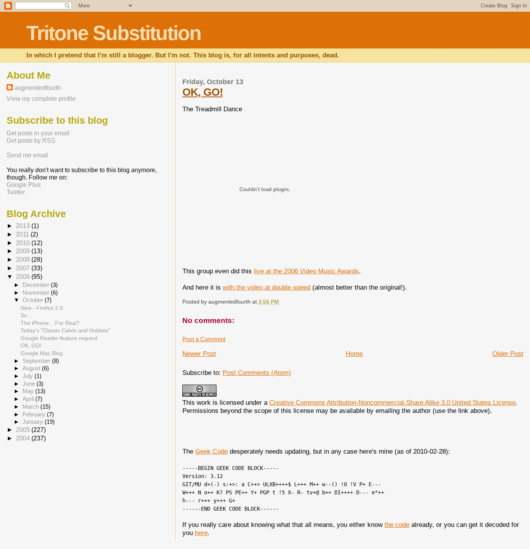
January (34, 422)
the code (397, 524)
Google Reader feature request (59, 338)
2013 (23, 226)
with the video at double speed (266, 287)
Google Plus (24, 184)
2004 (23, 438)
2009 (23, 251)
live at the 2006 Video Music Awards (306, 271)
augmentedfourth (37, 87)
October (34, 300)
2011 (23, 234)
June (29, 384)
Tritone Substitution (113, 33)
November (37, 293)
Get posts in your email (38, 132)
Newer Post (199, 353)
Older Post (507, 353)
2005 (23, 429)
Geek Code (211, 451)
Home (354, 353)
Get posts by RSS (31, 140)
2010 (23, 243)
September (37, 361)
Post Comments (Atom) (257, 372)
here (201, 533)
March (31, 407)
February (35, 414)
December (37, 285)
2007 (23, 268)
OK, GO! (202, 92)
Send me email (27, 155)
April (29, 399)
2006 (23, 276)
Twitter (16, 191)
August (32, 368)
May (29, 391)
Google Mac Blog (42, 353)
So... (26, 315)
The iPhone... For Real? (50, 323)
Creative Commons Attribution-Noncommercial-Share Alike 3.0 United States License (392, 402)
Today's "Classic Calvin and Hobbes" (65, 330)
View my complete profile (41, 98)
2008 (23, 259)
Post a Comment (203, 339)
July (29, 376)
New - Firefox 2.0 (42, 308)
